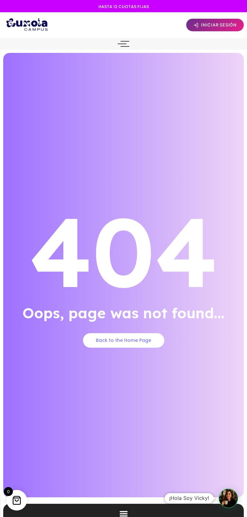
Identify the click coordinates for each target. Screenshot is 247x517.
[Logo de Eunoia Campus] (27, 24)
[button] (228, 498)
